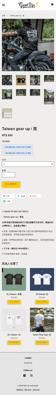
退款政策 (36, 389)
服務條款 (19, 389)
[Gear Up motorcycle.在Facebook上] (24, 376)
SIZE (4, 159)
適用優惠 (6, 141)
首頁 (3, 15)
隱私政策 (28, 389)
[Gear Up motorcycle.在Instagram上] (31, 376)
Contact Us (28, 363)
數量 (4, 170)
